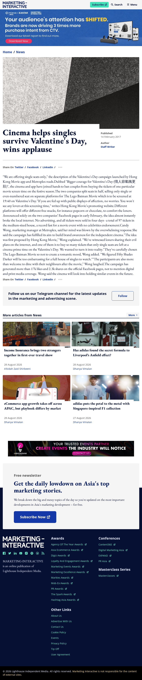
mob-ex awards (62, 583)
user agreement (60, 654)
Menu (133, 4)
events (55, 637)
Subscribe (100, 5)
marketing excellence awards (68, 572)
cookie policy (58, 632)
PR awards (59, 588)
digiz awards (60, 555)
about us (56, 615)
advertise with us (61, 621)
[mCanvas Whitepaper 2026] (71, 27)
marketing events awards (66, 566)
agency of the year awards (67, 544)
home (7, 52)
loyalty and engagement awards (70, 561)
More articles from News (69, 315)
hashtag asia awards (63, 599)
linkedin (48, 167)
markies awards (62, 577)
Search (118, 4)
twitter (19, 167)
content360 (107, 544)
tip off (55, 649)
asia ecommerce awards (65, 550)
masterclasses (108, 575)
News (20, 52)
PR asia (104, 561)
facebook (33, 167)
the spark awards (63, 594)
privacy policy (58, 643)
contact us (57, 626)
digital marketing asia (112, 550)
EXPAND (105, 555)
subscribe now (38, 518)
